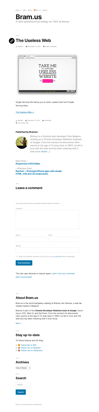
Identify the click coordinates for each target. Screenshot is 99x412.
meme (23, 123)
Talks (24, 10)
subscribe (58, 256)
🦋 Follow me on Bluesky (29, 348)
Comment (19, 208)
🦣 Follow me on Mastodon (30, 350)
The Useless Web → (25, 112)
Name (18, 235)
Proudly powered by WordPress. (32, 404)
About (30, 10)
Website (18, 246)
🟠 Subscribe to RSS (27, 345)
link (19, 123)
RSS (37, 10)
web (27, 123)
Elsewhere (47, 120)
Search (44, 10)
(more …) (45, 151)
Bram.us (29, 17)
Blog (17, 10)
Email (50, 235)
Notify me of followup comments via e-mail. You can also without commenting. (47, 256)
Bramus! (20, 46)
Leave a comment (51, 46)
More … (19, 323)
